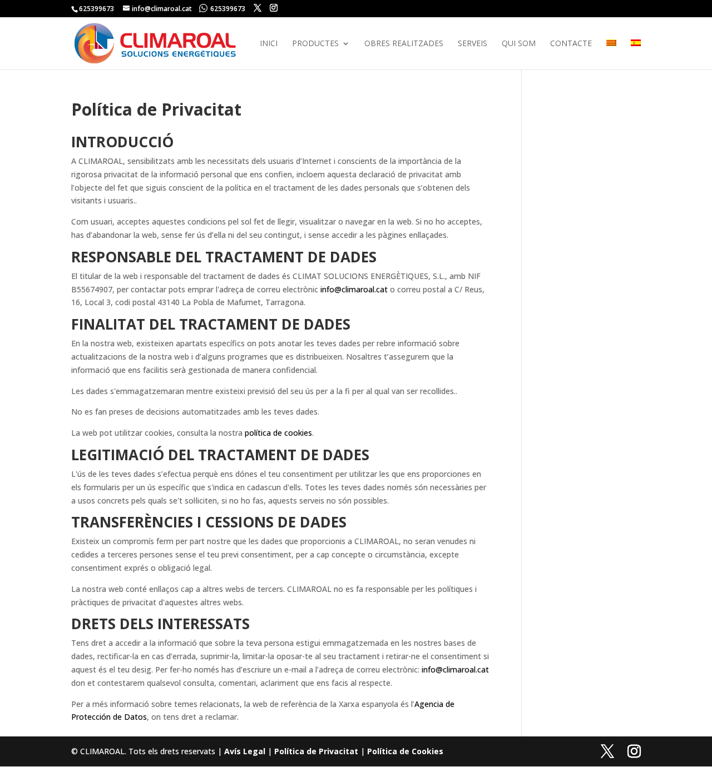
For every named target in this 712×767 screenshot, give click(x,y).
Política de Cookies (405, 751)
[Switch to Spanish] (636, 54)
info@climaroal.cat (354, 289)
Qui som (519, 43)
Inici (269, 43)
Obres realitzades (403, 43)
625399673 (227, 8)
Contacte (571, 43)
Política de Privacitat (316, 751)
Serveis (472, 43)
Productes (315, 43)
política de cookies (278, 432)
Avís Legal (244, 751)
